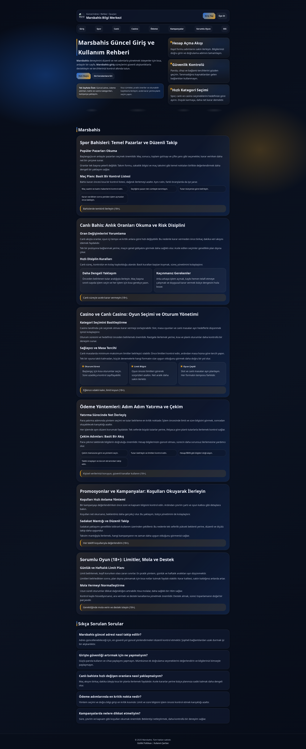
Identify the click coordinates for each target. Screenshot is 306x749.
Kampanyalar (177, 28)
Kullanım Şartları (161, 743)
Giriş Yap (209, 16)
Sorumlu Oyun (203, 28)
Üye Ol (222, 16)
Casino (134, 28)
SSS (224, 28)
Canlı (116, 28)
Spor (99, 28)
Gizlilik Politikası (144, 743)
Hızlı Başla (84, 76)
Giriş (82, 28)
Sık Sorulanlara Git (103, 76)
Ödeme (154, 28)
